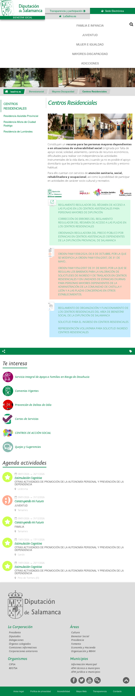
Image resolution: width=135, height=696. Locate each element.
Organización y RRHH (83, 651)
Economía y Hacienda (83, 647)
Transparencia (100, 691)
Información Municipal (84, 664)
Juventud (90, 35)
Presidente (15, 632)
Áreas (74, 627)
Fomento (76, 643)
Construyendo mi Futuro (29, 501)
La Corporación (20, 627)
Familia (19, 526)
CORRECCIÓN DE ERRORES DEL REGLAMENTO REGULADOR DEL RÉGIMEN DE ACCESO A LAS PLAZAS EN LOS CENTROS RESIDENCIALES (92, 222)
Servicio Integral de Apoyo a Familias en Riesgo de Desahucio (52, 377)
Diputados (15, 636)
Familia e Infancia (90, 25)
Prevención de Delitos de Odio (33, 405)
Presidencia (77, 640)
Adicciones (90, 63)
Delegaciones (16, 640)
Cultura (75, 632)
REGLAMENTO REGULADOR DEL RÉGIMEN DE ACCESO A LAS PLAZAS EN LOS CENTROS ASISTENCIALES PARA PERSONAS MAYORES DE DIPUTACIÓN (91, 208)
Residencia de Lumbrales (18, 131)
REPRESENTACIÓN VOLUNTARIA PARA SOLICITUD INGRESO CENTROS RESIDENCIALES (93, 330)
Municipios (79, 659)
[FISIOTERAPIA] (87, 127)
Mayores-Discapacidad (90, 54)
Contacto (117, 691)
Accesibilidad (63, 691)
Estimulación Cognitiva (28, 478)
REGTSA (13, 668)
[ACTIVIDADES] (114, 127)
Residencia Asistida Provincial (21, 116)
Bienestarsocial (36, 91)
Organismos (17, 659)
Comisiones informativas (23, 647)
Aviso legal (18, 691)
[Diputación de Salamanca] (22, 8)
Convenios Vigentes (27, 391)
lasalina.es (15, 91)
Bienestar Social (80, 636)
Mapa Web (81, 691)
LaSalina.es (69, 16)
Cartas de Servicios (26, 419)
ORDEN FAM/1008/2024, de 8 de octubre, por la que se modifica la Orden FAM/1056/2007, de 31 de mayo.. (92, 257)
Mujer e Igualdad (90, 44)
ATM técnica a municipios (85, 668)
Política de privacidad (40, 691)
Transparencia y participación (66, 11)
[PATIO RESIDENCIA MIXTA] (61, 127)
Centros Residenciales (94, 91)
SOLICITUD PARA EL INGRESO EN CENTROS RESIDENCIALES (93, 322)
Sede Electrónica (114, 11)
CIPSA (12, 664)
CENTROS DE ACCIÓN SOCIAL (33, 433)
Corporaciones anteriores (23, 651)
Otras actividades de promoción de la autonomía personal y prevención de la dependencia (69, 483)
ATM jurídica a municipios (85, 671)
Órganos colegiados (20, 643)
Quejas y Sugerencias (28, 447)
